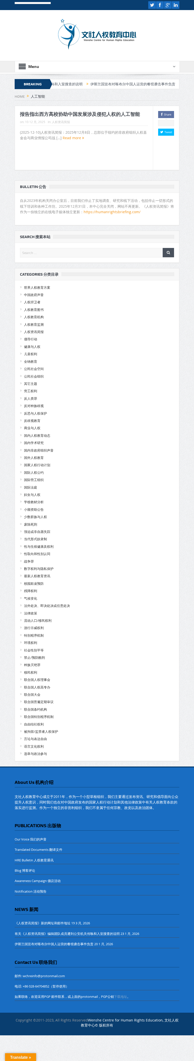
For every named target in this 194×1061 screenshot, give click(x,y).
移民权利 (30, 672)
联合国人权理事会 (37, 679)
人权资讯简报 (61, 122)
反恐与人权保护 (35, 413)
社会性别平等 (34, 650)
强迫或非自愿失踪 (37, 531)
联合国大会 (32, 694)
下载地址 (120, 996)
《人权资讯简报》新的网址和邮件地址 (42, 923)
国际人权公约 (34, 472)
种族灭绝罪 (32, 665)
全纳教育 (30, 361)
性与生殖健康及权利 (39, 546)
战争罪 (29, 561)
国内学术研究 (34, 443)
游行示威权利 (34, 628)
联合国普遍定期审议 (39, 702)
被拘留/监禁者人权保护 (41, 731)
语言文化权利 (34, 746)
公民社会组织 (34, 376)
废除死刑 (30, 524)
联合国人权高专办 (37, 687)
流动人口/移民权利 (38, 620)
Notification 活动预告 (30, 891)
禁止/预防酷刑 (34, 657)
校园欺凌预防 (34, 583)
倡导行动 (30, 339)
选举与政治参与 (35, 753)
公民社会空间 (34, 369)
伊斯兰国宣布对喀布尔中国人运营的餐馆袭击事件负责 (117, 84)
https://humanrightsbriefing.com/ (112, 211)
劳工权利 (30, 391)
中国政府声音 (34, 294)
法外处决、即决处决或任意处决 (47, 605)
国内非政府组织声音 (39, 450)
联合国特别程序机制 (39, 716)
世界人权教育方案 (37, 287)
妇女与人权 (32, 494)
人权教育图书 (34, 309)
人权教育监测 (34, 324)
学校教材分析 (34, 502)
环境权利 (30, 642)
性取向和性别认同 (37, 554)
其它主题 (30, 383)
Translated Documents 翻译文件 (38, 849)
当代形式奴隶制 (35, 539)
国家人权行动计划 (37, 465)
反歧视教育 (32, 420)
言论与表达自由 (35, 739)
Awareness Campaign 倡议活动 (38, 881)
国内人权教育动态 (37, 435)
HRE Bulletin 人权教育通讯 (34, 860)
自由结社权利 (34, 724)
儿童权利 (30, 354)
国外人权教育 (34, 457)
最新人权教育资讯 (37, 576)
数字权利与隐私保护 (39, 568)
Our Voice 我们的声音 (30, 839)
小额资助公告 (34, 509)
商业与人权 (32, 428)
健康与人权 (32, 346)
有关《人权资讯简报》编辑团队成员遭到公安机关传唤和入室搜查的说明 (67, 933)
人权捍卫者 (32, 302)
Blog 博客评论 (25, 870)
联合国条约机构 (35, 709)
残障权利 (30, 591)
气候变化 (30, 598)
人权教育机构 (34, 317)
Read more (72, 137)
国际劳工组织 (34, 480)
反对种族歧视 (34, 406)
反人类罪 (30, 398)
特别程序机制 (34, 635)
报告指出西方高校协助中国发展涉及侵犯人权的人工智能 (80, 114)
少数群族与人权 (35, 517)
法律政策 (30, 613)
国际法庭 (30, 487)
